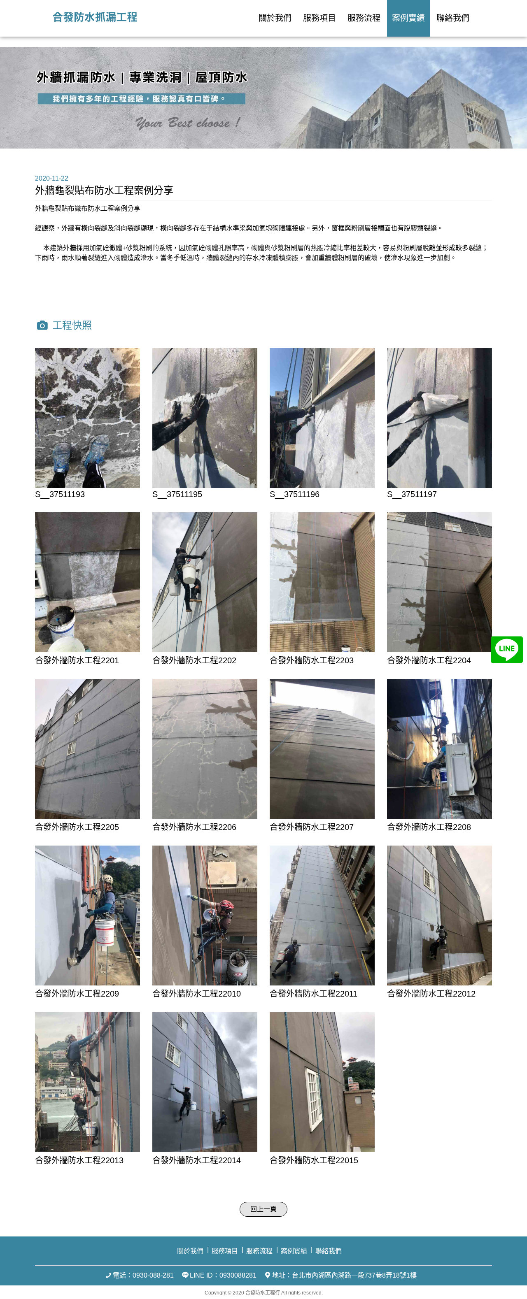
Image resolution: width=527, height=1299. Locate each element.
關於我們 (275, 18)
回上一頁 (263, 1209)
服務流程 (363, 18)
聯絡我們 (452, 18)
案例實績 (408, 18)
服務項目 (319, 18)
